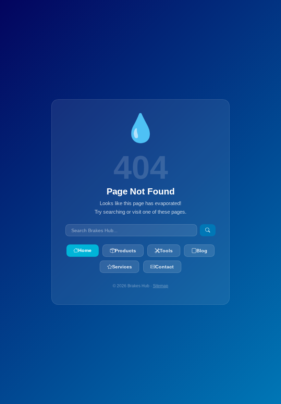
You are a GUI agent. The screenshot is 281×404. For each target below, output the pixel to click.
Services (122, 266)
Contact (164, 266)
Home (84, 250)
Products (125, 250)
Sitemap (160, 286)
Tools (166, 250)
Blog (201, 250)
